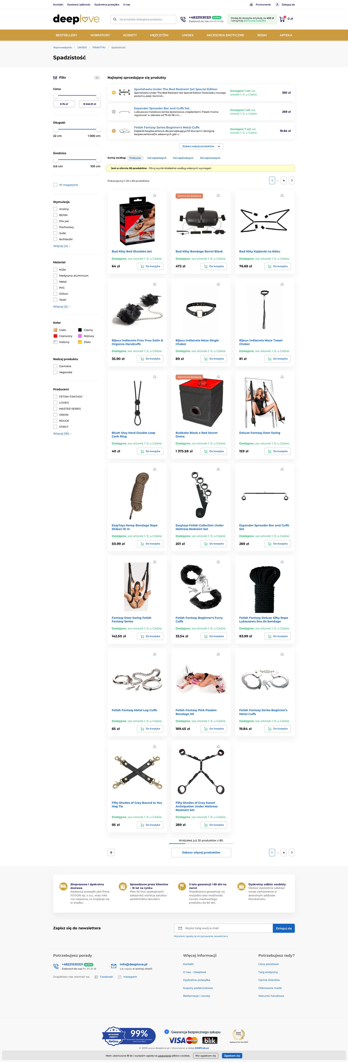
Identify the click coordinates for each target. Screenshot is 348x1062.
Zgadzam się (232, 1055)
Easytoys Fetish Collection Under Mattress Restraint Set (200, 527)
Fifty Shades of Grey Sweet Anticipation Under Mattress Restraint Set (197, 806)
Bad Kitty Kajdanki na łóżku (259, 251)
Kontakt (58, 4)
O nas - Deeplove (194, 972)
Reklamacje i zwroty (196, 995)
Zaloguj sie (288, 4)
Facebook (106, 976)
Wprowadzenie (62, 47)
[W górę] (111, 852)
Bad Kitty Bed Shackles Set (132, 251)
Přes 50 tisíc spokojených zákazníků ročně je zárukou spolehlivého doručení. (148, 895)
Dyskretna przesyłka (106, 4)
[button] (201, 146)
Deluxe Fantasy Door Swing (259, 433)
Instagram (130, 976)
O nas (126, 4)
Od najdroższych (183, 157)
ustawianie (164, 1055)
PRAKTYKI (99, 47)
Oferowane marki (270, 988)
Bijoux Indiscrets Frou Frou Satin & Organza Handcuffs (137, 342)
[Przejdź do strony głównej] (76, 19)
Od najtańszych (156, 157)
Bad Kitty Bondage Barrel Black (199, 251)
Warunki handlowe (271, 995)
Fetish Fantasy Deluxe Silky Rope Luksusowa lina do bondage (263, 619)
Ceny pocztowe (268, 964)
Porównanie (263, 4)
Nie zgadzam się (205, 1055)
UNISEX (82, 47)
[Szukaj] (114, 19)
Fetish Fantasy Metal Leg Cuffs (134, 710)
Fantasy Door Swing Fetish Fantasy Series (131, 619)
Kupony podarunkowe (198, 988)
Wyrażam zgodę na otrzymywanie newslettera (201, 936)
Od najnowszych (210, 157)
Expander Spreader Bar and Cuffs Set (162, 108)
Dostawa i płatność (78, 4)
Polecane (135, 157)
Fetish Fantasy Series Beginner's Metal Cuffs (166, 127)
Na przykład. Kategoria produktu (141, 19)
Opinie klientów (269, 979)
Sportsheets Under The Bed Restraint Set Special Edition (176, 89)
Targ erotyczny (268, 972)
